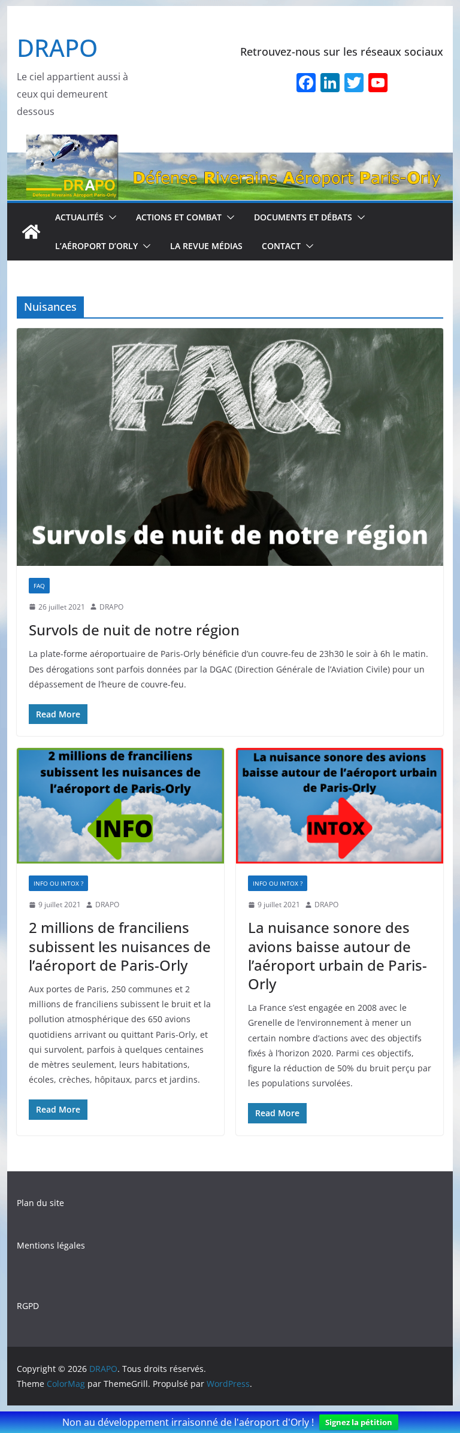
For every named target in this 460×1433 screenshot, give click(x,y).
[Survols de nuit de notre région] (230, 447)
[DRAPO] (230, 142)
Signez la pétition (358, 1422)
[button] (110, 217)
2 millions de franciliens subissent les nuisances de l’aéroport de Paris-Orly (120, 945)
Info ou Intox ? (58, 883)
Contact (281, 246)
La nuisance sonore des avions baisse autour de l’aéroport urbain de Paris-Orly (337, 955)
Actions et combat (179, 217)
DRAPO (57, 47)
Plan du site (40, 1202)
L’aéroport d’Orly (96, 246)
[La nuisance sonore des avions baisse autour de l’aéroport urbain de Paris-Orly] (339, 806)
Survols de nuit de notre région (134, 630)
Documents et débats (303, 217)
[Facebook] (306, 84)
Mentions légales (51, 1245)
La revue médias (206, 246)
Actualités (79, 217)
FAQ (39, 585)
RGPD (28, 1305)
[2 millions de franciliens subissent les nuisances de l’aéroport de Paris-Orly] (120, 806)
